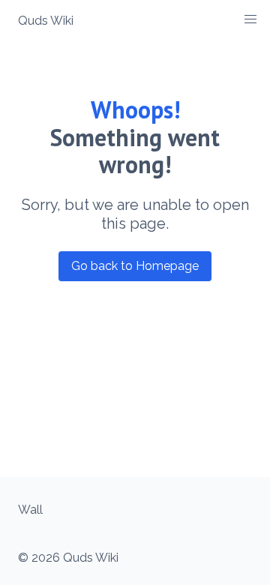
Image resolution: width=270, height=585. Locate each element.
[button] (250, 19)
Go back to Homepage (135, 266)
